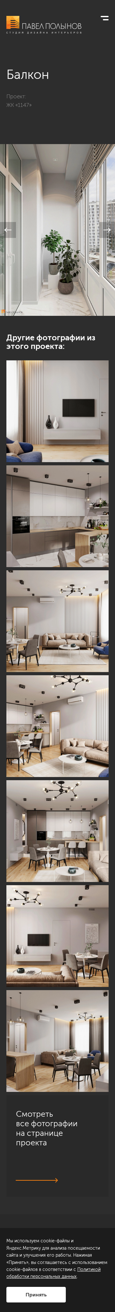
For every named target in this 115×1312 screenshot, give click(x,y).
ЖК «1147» (19, 105)
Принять (36, 1295)
